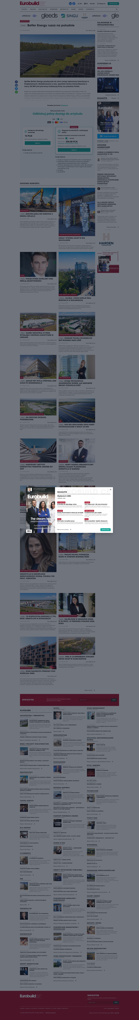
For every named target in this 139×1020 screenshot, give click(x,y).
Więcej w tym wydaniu (64, 529)
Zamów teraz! (105, 529)
